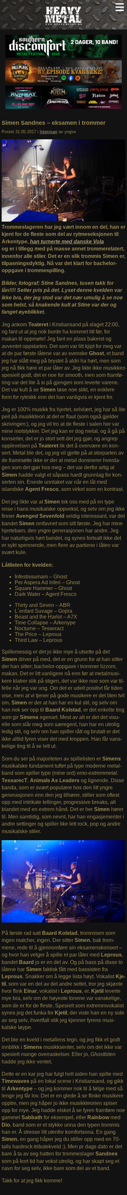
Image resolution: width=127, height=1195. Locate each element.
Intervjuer (48, 131)
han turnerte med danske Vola (67, 241)
